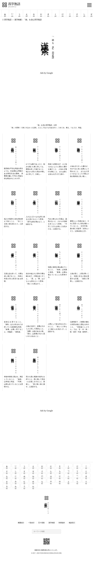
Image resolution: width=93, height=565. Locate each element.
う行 (19, 13)
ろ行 (24, 485)
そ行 (42, 470)
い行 (12, 13)
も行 (42, 480)
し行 (84, 13)
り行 (86, 480)
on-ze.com (57, 553)
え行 (27, 13)
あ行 (5, 13)
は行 (51, 475)
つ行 (69, 470)
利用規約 (62, 523)
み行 (16, 480)
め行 (33, 480)
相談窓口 (72, 523)
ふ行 (69, 475)
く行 (56, 13)
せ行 (33, 470)
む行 (24, 480)
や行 (51, 480)
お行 (34, 13)
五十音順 (41, 523)
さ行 (77, 13)
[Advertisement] (24, 93)
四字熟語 (14, 4)
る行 (7, 485)
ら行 (77, 480)
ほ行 (86, 475)
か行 (41, 13)
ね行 (33, 475)
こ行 (70, 13)
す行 (24, 470)
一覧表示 (31, 523)
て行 (77, 470)
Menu (89, 5)
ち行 (60, 470)
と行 (86, 470)
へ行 (77, 475)
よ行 (69, 480)
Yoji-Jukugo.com (46, 553)
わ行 (33, 485)
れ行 (16, 485)
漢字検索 (51, 523)
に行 (16, 475)
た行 (51, 470)
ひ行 (60, 475)
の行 (42, 475)
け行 (63, 13)
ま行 (7, 480)
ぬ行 (24, 475)
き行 (48, 13)
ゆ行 (60, 480)
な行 (7, 475)
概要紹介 (21, 523)
